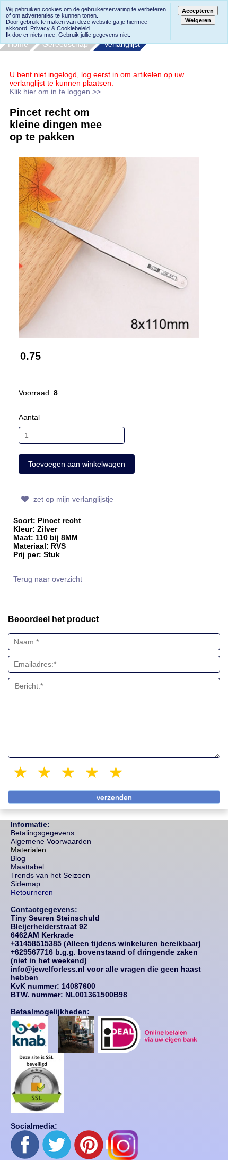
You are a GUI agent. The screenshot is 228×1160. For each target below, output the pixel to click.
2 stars (45, 772)
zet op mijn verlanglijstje (72, 499)
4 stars (93, 772)
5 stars (117, 772)
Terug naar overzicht (47, 579)
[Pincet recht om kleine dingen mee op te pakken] (109, 247)
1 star (21, 772)
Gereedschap (65, 44)
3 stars (69, 772)
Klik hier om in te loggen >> (55, 91)
